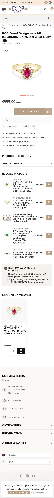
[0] (51, 9)
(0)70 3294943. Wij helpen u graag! (27, 282)
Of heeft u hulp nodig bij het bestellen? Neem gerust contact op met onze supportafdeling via (26, 276)
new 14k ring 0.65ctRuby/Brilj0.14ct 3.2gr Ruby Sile (14, 331)
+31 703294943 (15, 400)
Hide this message (19, 492)
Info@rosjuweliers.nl (37, 279)
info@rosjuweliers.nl (17, 417)
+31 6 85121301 (15, 409)
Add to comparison (10, 126)
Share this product (29, 126)
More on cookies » (38, 493)
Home (4, 25)
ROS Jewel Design (11, 43)
